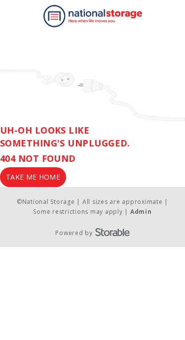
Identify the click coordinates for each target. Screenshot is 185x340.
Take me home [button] (33, 177)
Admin (141, 211)
